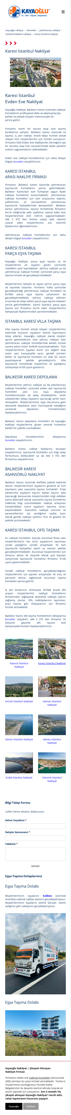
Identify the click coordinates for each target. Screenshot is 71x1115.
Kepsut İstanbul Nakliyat (19, 665)
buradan (18, 161)
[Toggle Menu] (63, 11)
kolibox (47, 895)
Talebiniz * (11, 844)
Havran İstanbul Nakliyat (52, 703)
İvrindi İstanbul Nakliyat (19, 701)
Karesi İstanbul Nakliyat (52, 663)
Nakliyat (31, 1106)
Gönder (35, 866)
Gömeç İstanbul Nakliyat (52, 741)
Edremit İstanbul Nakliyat (52, 779)
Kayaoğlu (14, 1106)
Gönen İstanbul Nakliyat (19, 739)
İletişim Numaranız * (17, 832)
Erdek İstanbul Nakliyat (19, 777)
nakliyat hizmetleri (39, 1077)
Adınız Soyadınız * (16, 820)
